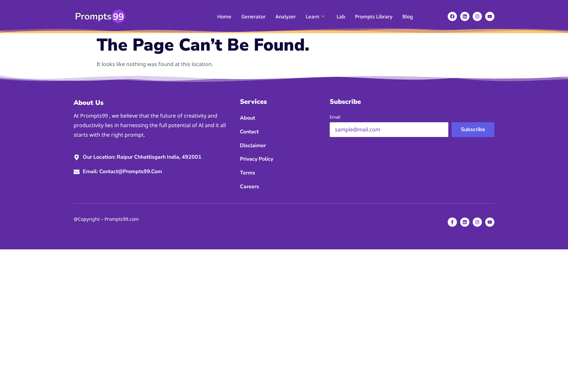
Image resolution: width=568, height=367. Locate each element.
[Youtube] (489, 16)
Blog (407, 16)
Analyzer (285, 16)
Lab (341, 16)
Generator (253, 16)
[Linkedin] (464, 16)
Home (224, 16)
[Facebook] (452, 16)
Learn (312, 16)
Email (335, 117)
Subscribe (473, 129)
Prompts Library (373, 16)
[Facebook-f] (452, 222)
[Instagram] (477, 16)
